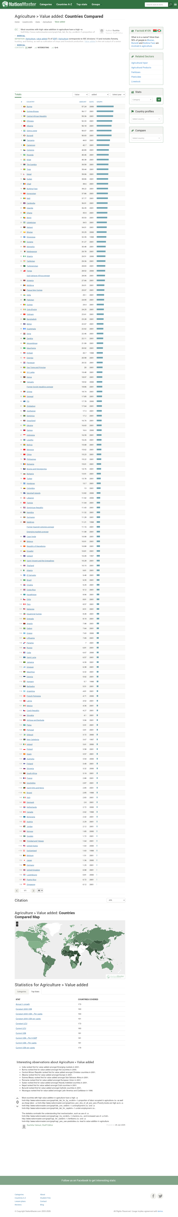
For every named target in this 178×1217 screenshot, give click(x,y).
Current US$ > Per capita (26, 1042)
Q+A (56, 47)
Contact (43, 1201)
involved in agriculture (141, 46)
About (42, 1194)
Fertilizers (135, 72)
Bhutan (150, 40)
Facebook (153, 1196)
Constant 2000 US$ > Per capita (29, 1013)
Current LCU (21, 1028)
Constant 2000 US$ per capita (28, 1018)
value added (41, 38)
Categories (46, 4)
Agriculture (47, 22)
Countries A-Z (20, 1198)
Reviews (18, 1204)
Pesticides (136, 76)
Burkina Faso (149, 43)
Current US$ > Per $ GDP (26, 1038)
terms (160, 1211)
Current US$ (21, 1033)
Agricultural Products (141, 67)
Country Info (27, 22)
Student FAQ (45, 1198)
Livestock (135, 81)
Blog (42, 1204)
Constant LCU (21, 1023)
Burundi (135, 43)
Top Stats (35, 991)
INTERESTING (43, 47)
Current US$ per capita (25, 1047)
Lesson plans (20, 1201)
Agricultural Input (139, 62)
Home (17, 22)
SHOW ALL (21, 35)
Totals (18, 94)
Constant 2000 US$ (24, 1009)
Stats (37, 22)
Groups (96, 4)
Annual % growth (23, 1004)
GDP (55, 38)
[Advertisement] (70, 68)
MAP (30, 47)
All (159, 99)
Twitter (160, 1196)
